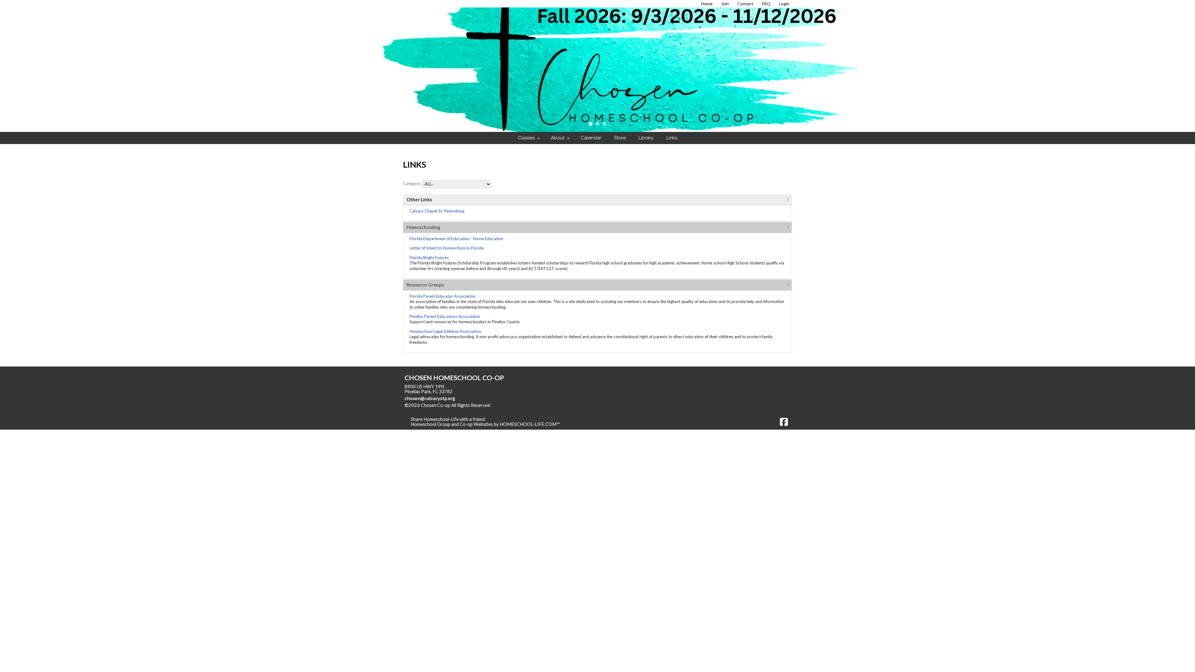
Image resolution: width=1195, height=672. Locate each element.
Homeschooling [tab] (423, 227)
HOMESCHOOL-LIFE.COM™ (530, 424)
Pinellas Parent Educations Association (445, 316)
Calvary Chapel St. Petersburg (437, 210)
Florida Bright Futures (429, 257)
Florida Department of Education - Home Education (456, 238)
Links (671, 138)
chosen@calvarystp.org (430, 398)
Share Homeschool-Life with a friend (448, 419)
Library (646, 138)
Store (620, 138)
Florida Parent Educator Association (443, 296)
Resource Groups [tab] (425, 284)
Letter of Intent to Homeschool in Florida (447, 247)
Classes (529, 138)
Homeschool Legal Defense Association (445, 331)
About (561, 138)
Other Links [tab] (419, 199)
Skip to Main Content (517, 405)
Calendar (591, 138)
